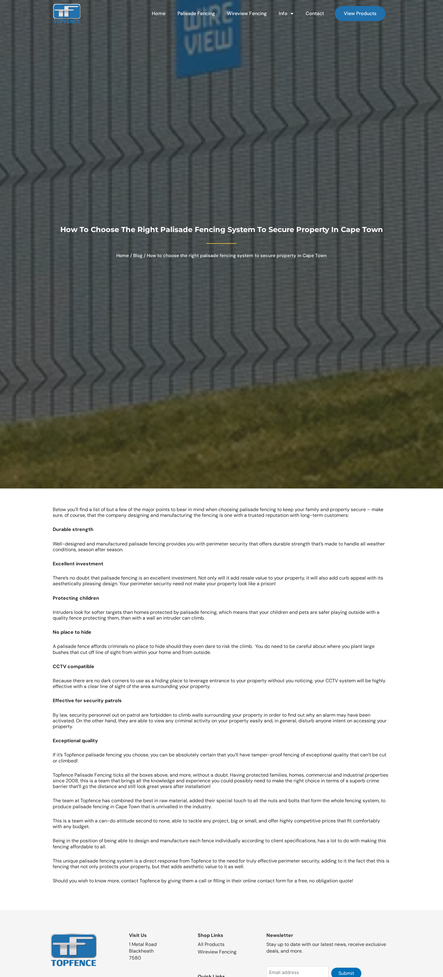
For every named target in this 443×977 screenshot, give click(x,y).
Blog (138, 256)
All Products (211, 944)
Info (283, 13)
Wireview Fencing (247, 13)
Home (158, 13)
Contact (315, 13)
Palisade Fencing (196, 13)
